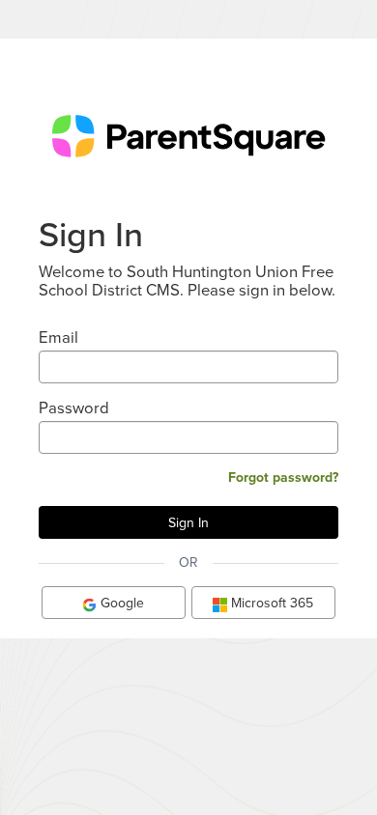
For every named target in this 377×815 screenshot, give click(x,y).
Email (58, 336)
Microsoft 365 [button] (270, 602)
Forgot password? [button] (283, 477)
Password (74, 407)
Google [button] (120, 602)
